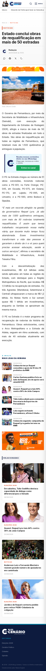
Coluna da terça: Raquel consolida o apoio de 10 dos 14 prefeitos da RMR (27, 367)
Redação (13, 50)
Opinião (5, 656)
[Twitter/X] (15, 58)
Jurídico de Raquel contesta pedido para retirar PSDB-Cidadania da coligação (21, 607)
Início (4, 23)
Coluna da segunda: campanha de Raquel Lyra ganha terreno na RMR (28, 423)
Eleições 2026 (7, 643)
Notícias (14, 23)
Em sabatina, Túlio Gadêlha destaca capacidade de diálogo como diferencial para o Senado (21, 491)
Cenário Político (8, 647)
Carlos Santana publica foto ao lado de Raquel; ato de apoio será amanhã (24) (28, 379)
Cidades (5, 651)
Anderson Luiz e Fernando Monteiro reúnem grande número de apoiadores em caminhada (22, 568)
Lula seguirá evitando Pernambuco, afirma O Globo (26, 412)
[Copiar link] (21, 58)
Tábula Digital (20, 668)
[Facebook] (10, 58)
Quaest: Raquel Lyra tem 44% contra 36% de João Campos (26, 390)
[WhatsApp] (4, 58)
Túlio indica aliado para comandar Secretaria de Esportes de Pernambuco (28, 401)
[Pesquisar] (30, 3)
